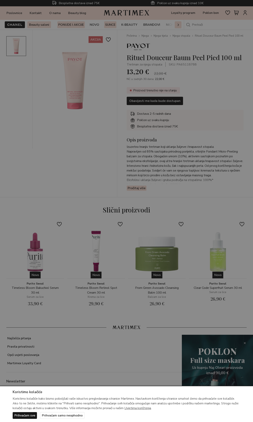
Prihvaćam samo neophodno (62, 415)
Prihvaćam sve (24, 415)
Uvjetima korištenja (137, 408)
